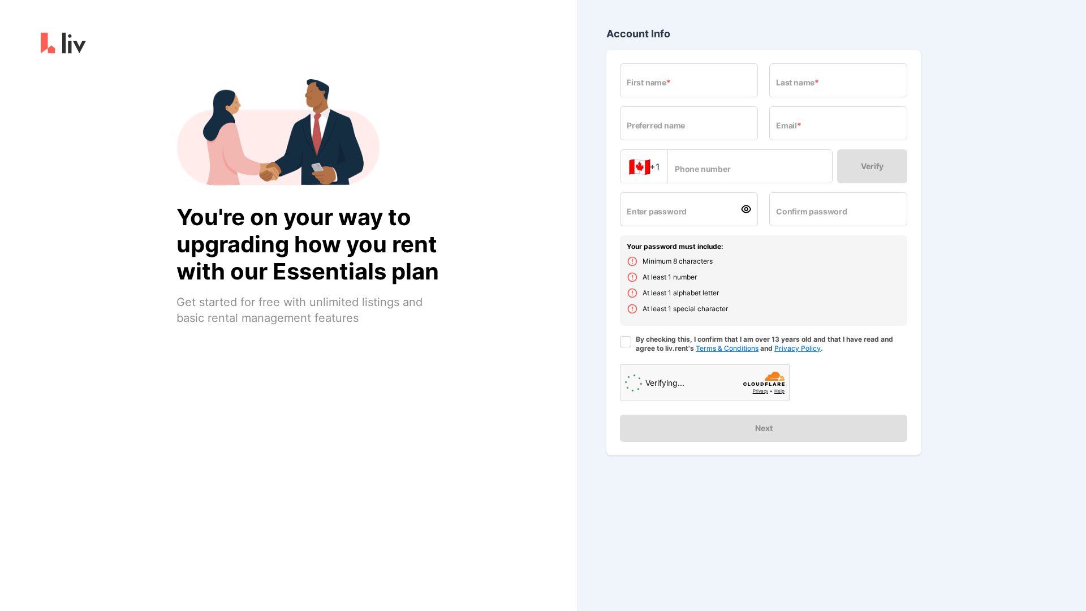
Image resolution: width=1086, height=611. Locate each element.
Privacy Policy (797, 348)
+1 (644, 167)
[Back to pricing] (63, 45)
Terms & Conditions (727, 348)
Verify (872, 166)
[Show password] (749, 209)
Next (764, 428)
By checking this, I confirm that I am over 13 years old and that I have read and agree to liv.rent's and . (764, 343)
